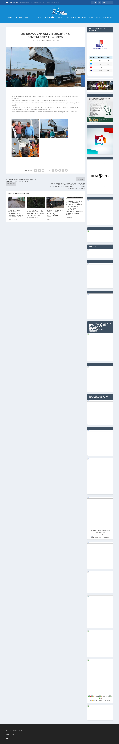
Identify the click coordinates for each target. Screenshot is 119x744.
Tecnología (49, 17)
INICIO (10, 17)
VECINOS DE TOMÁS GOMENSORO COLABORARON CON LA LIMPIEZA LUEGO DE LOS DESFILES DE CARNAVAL (16, 213)
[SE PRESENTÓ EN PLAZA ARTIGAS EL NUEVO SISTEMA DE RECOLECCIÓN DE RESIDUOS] (55, 202)
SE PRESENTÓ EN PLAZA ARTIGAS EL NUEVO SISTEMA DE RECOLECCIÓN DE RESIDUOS (54, 213)
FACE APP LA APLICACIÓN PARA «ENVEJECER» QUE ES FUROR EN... (39, 2)
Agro (98, 17)
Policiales (60, 17)
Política (38, 17)
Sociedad (18, 17)
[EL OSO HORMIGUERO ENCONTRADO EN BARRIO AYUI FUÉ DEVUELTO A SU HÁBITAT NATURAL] (36, 202)
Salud (91, 17)
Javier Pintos (10, 734)
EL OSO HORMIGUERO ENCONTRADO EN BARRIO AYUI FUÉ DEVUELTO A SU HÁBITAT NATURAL (36, 212)
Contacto (107, 17)
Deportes (28, 17)
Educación (71, 17)
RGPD (7, 738)
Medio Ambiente (46, 40)
